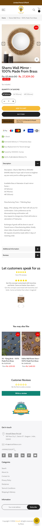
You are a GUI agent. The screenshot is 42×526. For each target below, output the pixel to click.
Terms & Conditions (8, 488)
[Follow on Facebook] (4, 455)
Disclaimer (5, 484)
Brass (22, 524)
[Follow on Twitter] (10, 455)
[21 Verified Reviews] (21, 419)
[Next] (38, 43)
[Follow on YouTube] (35, 455)
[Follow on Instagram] (16, 455)
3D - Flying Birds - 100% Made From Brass (10, 360)
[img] (21, 272)
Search (4, 468)
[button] (19, 306)
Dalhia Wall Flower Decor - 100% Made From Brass (31, 360)
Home (4, 18)
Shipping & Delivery (8, 492)
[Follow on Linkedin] (23, 455)
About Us (5, 472)
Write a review (21, 393)
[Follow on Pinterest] (29, 455)
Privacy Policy (6, 480)
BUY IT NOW (21, 114)
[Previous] (3, 43)
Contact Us (6, 476)
